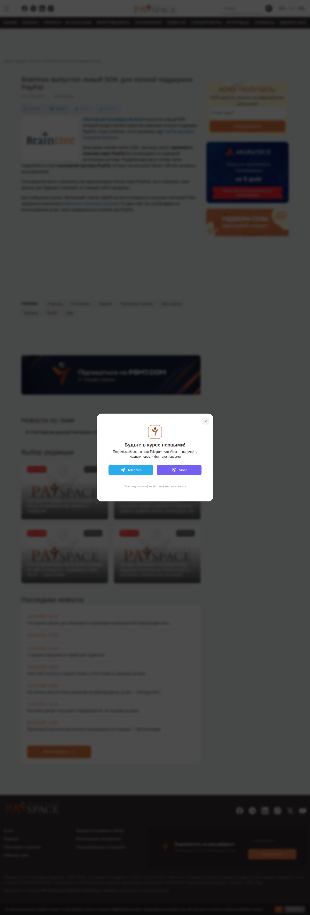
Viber (183, 470)
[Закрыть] (205, 421)
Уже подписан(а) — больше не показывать (155, 486)
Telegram (134, 470)
